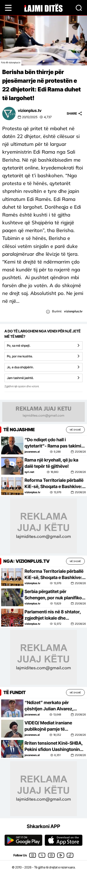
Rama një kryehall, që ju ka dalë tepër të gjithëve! (51, 463)
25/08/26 (80, 451)
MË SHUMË (75, 429)
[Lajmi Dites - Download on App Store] (64, 840)
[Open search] (79, 8)
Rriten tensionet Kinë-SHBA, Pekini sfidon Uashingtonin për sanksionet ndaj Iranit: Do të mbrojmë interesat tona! (55, 746)
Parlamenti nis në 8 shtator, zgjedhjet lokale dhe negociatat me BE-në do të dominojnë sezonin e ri (53, 615)
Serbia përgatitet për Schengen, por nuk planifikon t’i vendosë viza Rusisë (55, 595)
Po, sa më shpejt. (19, 345)
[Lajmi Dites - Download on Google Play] (23, 840)
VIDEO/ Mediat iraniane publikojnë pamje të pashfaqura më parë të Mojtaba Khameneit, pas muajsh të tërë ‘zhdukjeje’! (52, 726)
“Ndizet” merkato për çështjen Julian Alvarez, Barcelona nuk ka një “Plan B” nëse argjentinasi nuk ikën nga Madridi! (55, 706)
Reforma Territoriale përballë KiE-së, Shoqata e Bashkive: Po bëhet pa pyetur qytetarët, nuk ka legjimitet (54, 484)
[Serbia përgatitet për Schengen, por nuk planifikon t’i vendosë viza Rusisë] (12, 597)
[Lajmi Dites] (43, 7)
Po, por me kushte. (20, 356)
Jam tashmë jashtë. (20, 378)
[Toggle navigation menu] (8, 8)
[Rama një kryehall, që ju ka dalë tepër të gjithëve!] (12, 465)
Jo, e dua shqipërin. (20, 367)
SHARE (72, 113)
